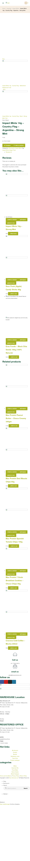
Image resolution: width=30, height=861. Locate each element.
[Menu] (4, 3)
